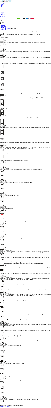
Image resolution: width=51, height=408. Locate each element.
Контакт (2, 5)
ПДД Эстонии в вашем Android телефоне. (2, 16)
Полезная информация (3, 11)
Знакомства (1, 406)
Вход (1, 6)
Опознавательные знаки (3, 29)
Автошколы (2, 4)
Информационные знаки (3, 27)
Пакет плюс (2, 12)
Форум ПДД (2, 3)
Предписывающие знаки (3, 26)
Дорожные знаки (3, 10)
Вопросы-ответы (8, 406)
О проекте (2, 13)
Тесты (2, 9)
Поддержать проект (3, 14)
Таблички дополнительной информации (5, 28)
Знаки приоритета (3, 25)
